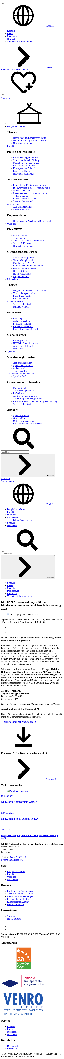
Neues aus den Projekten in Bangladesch (32, 221)
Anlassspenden (20, 368)
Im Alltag (17, 318)
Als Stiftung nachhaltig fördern (27, 398)
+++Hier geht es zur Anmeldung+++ (19, 722)
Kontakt (11, 31)
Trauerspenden (20, 371)
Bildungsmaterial (21, 340)
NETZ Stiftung (20, 271)
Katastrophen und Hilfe (24, 165)
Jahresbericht (19, 238)
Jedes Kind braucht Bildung (26, 160)
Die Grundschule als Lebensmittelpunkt (31, 188)
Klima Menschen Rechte (24, 198)
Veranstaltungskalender (24, 293)
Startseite (5, 98)
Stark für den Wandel (23, 201)
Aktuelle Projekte (21, 209)
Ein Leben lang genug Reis (26, 157)
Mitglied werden (21, 276)
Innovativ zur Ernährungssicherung (29, 185)
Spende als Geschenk (23, 365)
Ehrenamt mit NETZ (23, 326)
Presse (10, 33)
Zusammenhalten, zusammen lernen (30, 193)
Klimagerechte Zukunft (24, 168)
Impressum (12, 593)
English (50, 25)
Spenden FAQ (20, 376)
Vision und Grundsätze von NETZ (29, 240)
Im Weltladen (19, 393)
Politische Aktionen (22, 323)
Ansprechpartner (21, 235)
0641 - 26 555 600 (17, 857)
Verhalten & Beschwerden (19, 41)
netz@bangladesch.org (12, 860)
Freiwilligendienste (22, 296)
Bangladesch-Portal (16, 126)
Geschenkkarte (20, 418)
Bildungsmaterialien (22, 520)
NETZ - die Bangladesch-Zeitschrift (30, 140)
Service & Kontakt (22, 243)
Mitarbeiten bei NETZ (23, 263)
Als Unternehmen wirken (25, 396)
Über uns (11, 223)
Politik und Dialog (21, 171)
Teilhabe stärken (20, 196)
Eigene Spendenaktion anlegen (27, 329)
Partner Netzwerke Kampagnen (28, 265)
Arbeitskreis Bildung (23, 346)
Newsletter (12, 39)
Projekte (11, 146)
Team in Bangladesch (23, 260)
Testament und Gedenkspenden (22, 373)
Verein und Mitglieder (23, 257)
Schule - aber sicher (22, 190)
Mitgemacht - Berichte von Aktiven (29, 290)
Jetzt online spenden (22, 206)
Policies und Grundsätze (24, 268)
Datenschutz (13, 591)
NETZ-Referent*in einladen (26, 343)
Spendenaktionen (21, 415)
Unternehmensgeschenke (25, 421)
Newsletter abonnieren (23, 143)
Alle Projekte (13, 204)
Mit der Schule (20, 388)
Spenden (11, 351)
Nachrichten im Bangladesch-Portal (29, 138)
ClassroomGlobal (15, 301)
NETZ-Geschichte (22, 273)
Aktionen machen (21, 321)
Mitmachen (12, 279)
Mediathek (12, 36)
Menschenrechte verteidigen (26, 163)
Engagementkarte (21, 298)
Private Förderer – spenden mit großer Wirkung (35, 401)
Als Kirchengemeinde (23, 390)
